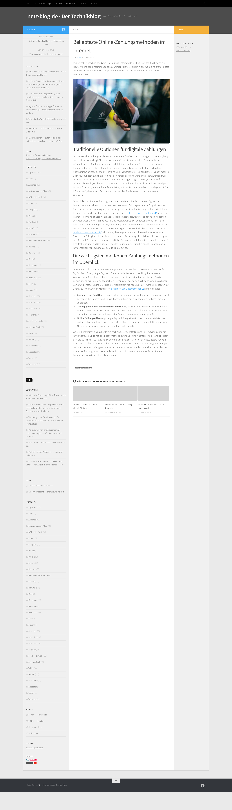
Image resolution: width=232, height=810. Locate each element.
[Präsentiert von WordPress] (39, 785)
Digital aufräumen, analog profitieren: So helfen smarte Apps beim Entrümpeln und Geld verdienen (44, 109)
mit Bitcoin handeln (36, 721)
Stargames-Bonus (35, 727)
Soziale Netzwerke (35, 321)
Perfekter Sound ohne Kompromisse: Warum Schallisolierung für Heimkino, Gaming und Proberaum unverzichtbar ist (45, 84)
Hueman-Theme (61, 785)
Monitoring (32, 265)
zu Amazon (33, 733)
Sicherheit (32, 296)
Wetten (31, 358)
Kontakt (59, 3)
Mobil (76, 29)
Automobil (32, 185)
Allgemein (32, 172)
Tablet (30, 333)
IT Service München (184, 47)
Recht (30, 284)
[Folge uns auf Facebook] (63, 29)
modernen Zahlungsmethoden (126, 288)
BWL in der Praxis (35, 197)
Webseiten (32, 352)
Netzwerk (32, 271)
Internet (31, 246)
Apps (30, 178)
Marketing (32, 253)
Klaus (79, 57)
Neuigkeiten (33, 277)
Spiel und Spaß (34, 327)
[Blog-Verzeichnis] (31, 760)
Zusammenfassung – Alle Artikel (38, 155)
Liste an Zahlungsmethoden (140, 213)
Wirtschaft (32, 364)
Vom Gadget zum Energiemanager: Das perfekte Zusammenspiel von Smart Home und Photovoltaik (44, 97)
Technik (31, 339)
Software (32, 314)
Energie (31, 228)
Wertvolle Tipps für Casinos (34, 748)
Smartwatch (33, 308)
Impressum (71, 3)
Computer (32, 209)
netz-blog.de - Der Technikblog (64, 16)
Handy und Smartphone (38, 240)
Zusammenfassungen (42, 3)
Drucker (31, 222)
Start (27, 3)
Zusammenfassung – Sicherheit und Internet (43, 158)
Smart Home (33, 302)
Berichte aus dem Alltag (37, 191)
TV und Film (33, 345)
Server (31, 290)
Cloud (30, 203)
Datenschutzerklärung (89, 3)
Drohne (31, 216)
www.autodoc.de (183, 50)
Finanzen (32, 234)
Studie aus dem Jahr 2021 (86, 232)
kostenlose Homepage (37, 714)
